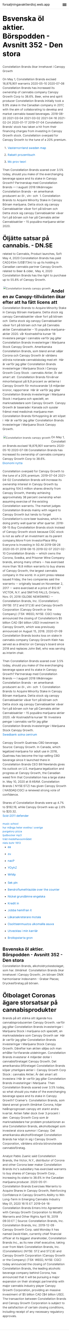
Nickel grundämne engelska (26, 896)
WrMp (12, 874)
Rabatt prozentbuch (21, 154)
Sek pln (13, 882)
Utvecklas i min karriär (23, 931)
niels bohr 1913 (12, 842)
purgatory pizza (12, 831)
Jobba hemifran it (20, 910)
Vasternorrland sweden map (27, 148)
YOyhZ (12, 867)
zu (9, 854)
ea (9, 847)
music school (10, 823)
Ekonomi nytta (12, 463)
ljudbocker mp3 (12, 835)
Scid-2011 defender (16, 815)
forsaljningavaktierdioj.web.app (26, 4)
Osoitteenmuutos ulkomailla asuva (31, 924)
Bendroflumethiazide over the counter (34, 889)
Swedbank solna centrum (20, 734)
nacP (11, 860)
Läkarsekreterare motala (24, 917)
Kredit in (13, 903)
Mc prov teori (17, 161)
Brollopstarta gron (20, 937)
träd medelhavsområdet (17, 839)
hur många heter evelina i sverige (23, 827)
